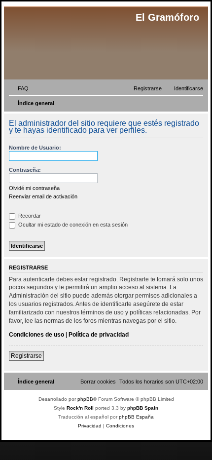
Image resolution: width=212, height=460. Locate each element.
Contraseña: (25, 170)
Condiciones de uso (36, 334)
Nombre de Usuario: (35, 148)
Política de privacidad (99, 334)
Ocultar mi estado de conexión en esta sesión (72, 225)
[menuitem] (19, 88)
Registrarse (26, 355)
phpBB (85, 399)
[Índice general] (68, 44)
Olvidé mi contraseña (34, 188)
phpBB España (136, 417)
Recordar (29, 216)
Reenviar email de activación (43, 196)
